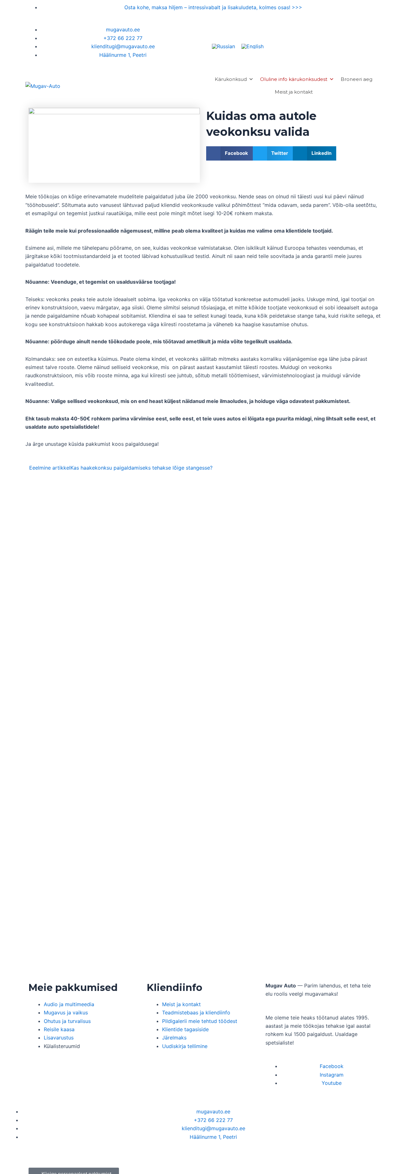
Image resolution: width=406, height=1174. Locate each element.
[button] (229, 153)
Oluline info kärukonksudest (293, 79)
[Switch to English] (252, 46)
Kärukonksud (231, 79)
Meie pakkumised (73, 987)
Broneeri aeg (356, 79)
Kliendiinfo (174, 987)
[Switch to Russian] (223, 46)
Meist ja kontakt (294, 92)
